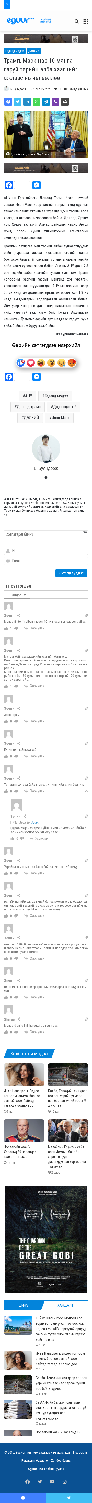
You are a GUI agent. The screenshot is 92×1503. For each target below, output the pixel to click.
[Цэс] (85, 23)
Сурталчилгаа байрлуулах (46, 1469)
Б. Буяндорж (18, 89)
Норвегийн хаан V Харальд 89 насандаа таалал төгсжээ (20, 1152)
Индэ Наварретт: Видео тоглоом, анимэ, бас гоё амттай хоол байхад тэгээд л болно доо (61, 1358)
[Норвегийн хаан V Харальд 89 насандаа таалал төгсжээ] (24, 1130)
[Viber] (55, 102)
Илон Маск (60, 417)
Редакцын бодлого (34, 1460)
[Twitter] (17, 102)
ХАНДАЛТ (65, 1305)
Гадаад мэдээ (14, 51)
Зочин (35, 822)
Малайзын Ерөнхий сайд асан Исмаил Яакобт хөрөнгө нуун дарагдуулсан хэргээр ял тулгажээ (67, 1156)
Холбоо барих (61, 1460)
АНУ (28, 395)
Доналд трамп (29, 406)
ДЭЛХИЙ (33, 51)
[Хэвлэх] (65, 102)
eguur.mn (81, 1452)
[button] (46, 38)
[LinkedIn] (27, 102)
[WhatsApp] (36, 102)
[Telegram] (46, 102)
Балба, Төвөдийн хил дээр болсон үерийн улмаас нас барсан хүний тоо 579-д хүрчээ (61, 1383)
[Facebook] (8, 102)
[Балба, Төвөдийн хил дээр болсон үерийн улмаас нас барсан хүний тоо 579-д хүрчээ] (68, 1074)
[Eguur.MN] (29, 21)
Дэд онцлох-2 (64, 406)
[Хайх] (76, 23)
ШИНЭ (23, 1305)
